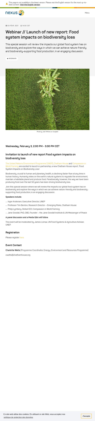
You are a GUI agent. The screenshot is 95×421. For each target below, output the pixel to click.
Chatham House (61, 163)
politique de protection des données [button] (18, 417)
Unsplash (55, 132)
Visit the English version (30, 4)
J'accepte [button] (86, 416)
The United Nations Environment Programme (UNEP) (29, 163)
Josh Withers (47, 132)
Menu (87, 13)
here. (22, 237)
